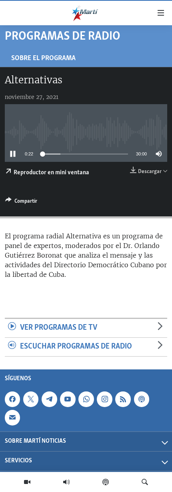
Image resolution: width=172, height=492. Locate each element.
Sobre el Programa (43, 58)
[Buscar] (145, 482)
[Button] (21, 202)
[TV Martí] (27, 482)
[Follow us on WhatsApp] (86, 399)
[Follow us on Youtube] (67, 399)
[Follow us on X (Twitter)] (30, 399)
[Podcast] (106, 482)
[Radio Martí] (66, 482)
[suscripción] (12, 417)
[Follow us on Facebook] (12, 399)
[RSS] (122, 399)
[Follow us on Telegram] (49, 399)
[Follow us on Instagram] (104, 399)
